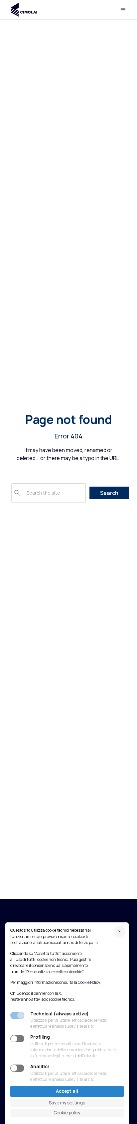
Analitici (39, 1067)
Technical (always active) (59, 1014)
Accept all (67, 1091)
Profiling (40, 1037)
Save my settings (67, 1103)
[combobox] (49, 493)
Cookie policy (67, 1113)
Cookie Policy (89, 982)
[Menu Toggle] (123, 9)
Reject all (119, 931)
